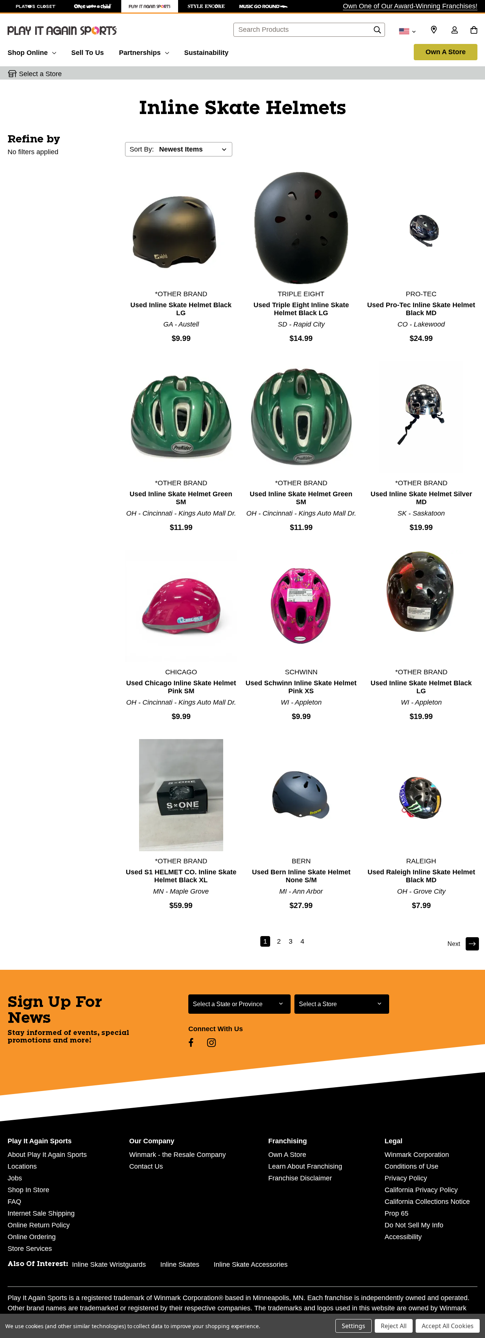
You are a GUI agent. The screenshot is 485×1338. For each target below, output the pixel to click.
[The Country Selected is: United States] (407, 31)
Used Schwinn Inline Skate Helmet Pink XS (301, 687)
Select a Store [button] (40, 74)
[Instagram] (211, 1042)
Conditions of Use (411, 1166)
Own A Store (446, 52)
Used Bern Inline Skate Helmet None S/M (301, 876)
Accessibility (403, 1237)
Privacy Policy (406, 1178)
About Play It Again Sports (47, 1154)
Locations (22, 1166)
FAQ (14, 1201)
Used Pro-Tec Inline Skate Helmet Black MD (421, 309)
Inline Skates (179, 1264)
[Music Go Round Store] (263, 6)
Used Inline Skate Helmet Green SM (181, 498)
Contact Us (146, 1166)
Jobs (15, 1178)
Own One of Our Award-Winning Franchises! (410, 6)
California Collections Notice (427, 1201)
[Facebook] (191, 1042)
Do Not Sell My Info (414, 1225)
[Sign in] (454, 30)
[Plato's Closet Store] (36, 6)
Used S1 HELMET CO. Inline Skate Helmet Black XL (181, 876)
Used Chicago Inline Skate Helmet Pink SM (181, 687)
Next (453, 944)
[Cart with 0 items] (473, 30)
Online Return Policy (39, 1225)
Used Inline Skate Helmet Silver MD (421, 498)
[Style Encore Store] (206, 6)
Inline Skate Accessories (251, 1264)
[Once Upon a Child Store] (92, 6)
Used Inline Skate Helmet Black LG (181, 309)
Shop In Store (28, 1190)
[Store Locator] (433, 29)
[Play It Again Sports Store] (149, 6)
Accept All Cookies (448, 1326)
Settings (353, 1326)
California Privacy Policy (421, 1190)
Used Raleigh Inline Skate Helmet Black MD (421, 876)
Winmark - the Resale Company (177, 1154)
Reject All (394, 1326)
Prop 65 (396, 1213)
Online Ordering (32, 1237)
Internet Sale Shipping (41, 1213)
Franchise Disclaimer (300, 1178)
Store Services (30, 1248)
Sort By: (142, 149)
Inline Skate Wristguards (109, 1264)
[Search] (377, 31)
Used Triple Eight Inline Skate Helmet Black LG (301, 309)
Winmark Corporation (417, 1154)
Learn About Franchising (305, 1166)
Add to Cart (181, 227)
